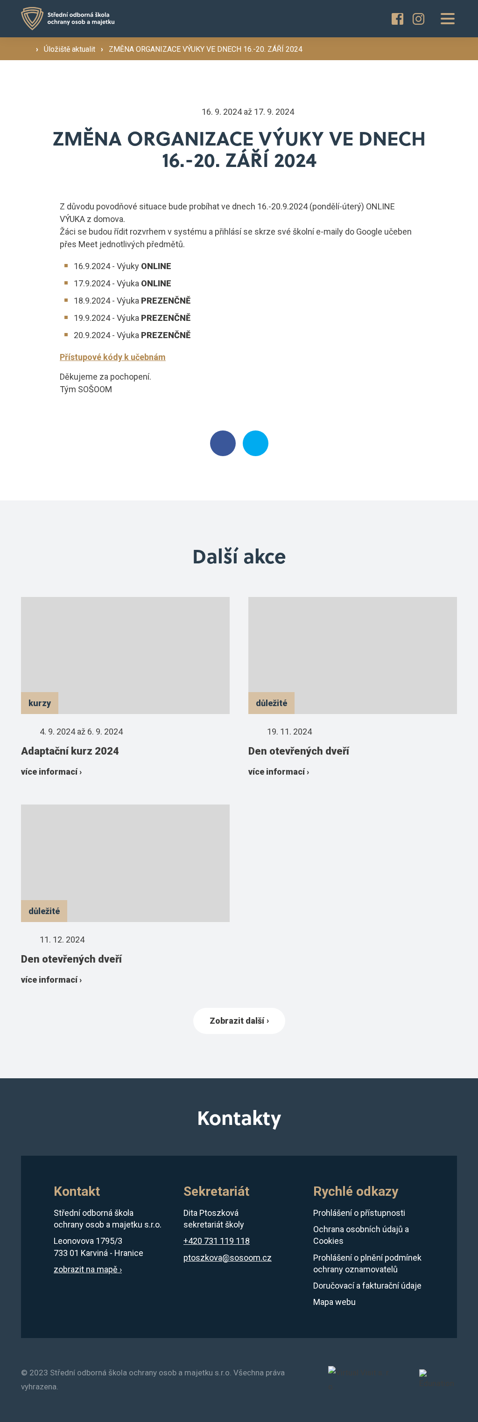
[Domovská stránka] (67, 18)
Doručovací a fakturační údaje (367, 1285)
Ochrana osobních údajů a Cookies (361, 1235)
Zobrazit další (237, 1021)
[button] (447, 18)
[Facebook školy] (397, 19)
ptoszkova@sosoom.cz (227, 1257)
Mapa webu (334, 1302)
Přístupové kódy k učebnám (113, 357)
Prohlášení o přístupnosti (359, 1213)
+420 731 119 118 (216, 1241)
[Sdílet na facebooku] (223, 443)
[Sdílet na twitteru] (255, 443)
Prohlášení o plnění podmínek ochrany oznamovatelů (367, 1263)
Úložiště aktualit (70, 49)
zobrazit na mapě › (88, 1269)
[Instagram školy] (418, 19)
